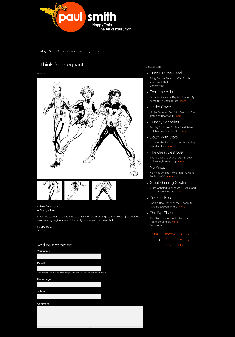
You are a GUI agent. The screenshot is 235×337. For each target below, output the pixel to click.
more (173, 82)
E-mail (41, 263)
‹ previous (169, 233)
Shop (52, 51)
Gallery (43, 51)
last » (180, 245)
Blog (87, 51)
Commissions (74, 51)
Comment (44, 303)
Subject (42, 291)
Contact (97, 51)
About (61, 51)
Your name (43, 251)
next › (167, 245)
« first (154, 233)
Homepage (44, 279)
